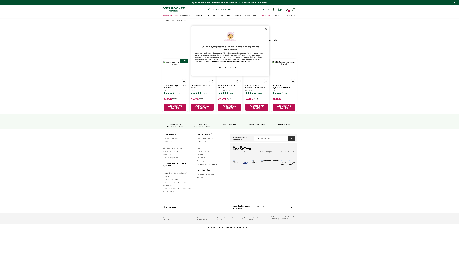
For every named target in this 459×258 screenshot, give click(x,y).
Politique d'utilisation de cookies (225, 218)
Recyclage (201, 161)
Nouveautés (201, 158)
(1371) (178, 93)
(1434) (260, 93)
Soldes (199, 145)
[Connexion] (287, 9)
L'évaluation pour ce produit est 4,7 (169, 93)
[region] (230, 51)
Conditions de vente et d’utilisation (171, 218)
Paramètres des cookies (254, 218)
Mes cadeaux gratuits (171, 151)
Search (209, 9)
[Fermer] (265, 28)
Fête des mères (203, 151)
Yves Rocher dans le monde (241, 207)
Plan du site (190, 218)
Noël (198, 148)
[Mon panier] (293, 9)
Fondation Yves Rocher (171, 179)
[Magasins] (274, 9)
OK (291, 138)
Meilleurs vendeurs (204, 154)
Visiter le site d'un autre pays (269, 207)
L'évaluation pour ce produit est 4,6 (196, 93)
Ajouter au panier (175, 107)
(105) (205, 93)
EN (263, 9)
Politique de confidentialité (202, 218)
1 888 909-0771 (242, 149)
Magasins (243, 218)
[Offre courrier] (280, 9)
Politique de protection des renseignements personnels (230, 61)
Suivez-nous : (170, 207)
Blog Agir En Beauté (205, 138)
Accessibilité (167, 154)
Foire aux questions (170, 138)
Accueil (166, 20)
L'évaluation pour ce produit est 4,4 (278, 93)
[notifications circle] (289, 11)
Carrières (166, 176)
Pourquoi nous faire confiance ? (175, 173)
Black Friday (201, 141)
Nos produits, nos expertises (207, 164)
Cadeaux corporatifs (170, 158)
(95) (231, 93)
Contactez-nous (169, 141)
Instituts (200, 177)
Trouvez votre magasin (205, 174)
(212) (286, 93)
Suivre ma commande (171, 145)
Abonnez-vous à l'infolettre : (240, 139)
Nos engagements (170, 170)
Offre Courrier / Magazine (172, 148)
